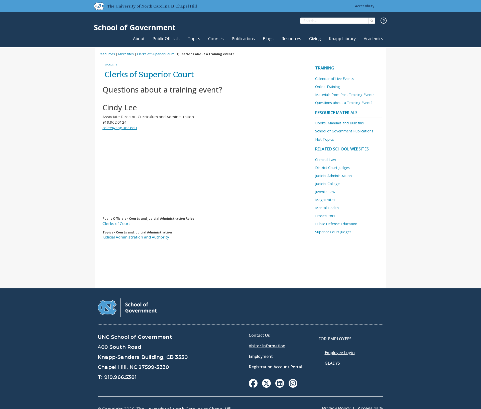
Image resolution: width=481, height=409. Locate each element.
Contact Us (259, 335)
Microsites (126, 54)
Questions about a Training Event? (344, 102)
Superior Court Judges (333, 231)
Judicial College (327, 183)
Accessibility (364, 6)
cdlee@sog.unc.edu (119, 127)
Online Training (327, 86)
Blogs (268, 38)
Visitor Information (267, 346)
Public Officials (166, 38)
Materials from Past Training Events (345, 94)
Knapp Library (342, 38)
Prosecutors (325, 215)
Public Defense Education (336, 223)
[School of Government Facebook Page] (253, 386)
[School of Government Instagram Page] (293, 386)
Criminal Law (325, 159)
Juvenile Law (325, 191)
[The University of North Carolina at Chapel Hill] (97, 6)
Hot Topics (324, 139)
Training (324, 68)
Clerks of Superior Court (155, 54)
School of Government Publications (344, 131)
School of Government (135, 27)
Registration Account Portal (275, 367)
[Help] (383, 21)
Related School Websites (342, 149)
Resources (291, 38)
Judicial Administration (333, 175)
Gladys (332, 363)
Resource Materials (336, 112)
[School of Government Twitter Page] (266, 386)
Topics (194, 38)
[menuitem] (253, 383)
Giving (315, 38)
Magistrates (325, 199)
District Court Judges (332, 167)
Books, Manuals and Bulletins (339, 123)
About (139, 38)
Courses (216, 38)
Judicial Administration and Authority (135, 236)
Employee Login (340, 352)
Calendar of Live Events (334, 78)
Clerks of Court (116, 223)
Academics (373, 38)
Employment (261, 356)
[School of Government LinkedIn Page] (279, 386)
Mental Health (327, 207)
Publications (243, 38)
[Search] (372, 21)
